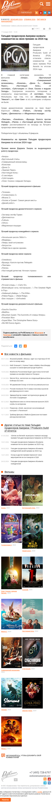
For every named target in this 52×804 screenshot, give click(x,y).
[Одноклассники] (25, 346)
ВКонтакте (38, 333)
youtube (41, 13)
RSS (36, 13)
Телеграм (7, 335)
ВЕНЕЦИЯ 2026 (17, 19)
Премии (35, 25)
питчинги (41, 19)
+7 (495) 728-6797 (40, 772)
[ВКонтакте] (15, 346)
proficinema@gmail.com (40, 776)
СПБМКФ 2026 (29, 19)
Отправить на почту (50, 28)
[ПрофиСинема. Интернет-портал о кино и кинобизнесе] (11, 5)
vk (49, 13)
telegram (45, 13)
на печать (44, 29)
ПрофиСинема (5, 25)
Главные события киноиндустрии (21, 25)
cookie (39, 792)
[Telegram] (20, 346)
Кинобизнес (6, 21)
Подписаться (26, 12)
